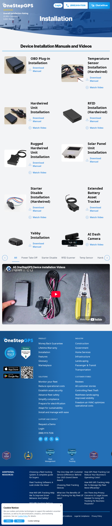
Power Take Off (29, 257)
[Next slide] (107, 258)
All (15, 257)
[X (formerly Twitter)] (51, 439)
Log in (58, 5)
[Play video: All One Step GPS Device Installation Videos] (56, 294)
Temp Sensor (86, 257)
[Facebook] (46, 439)
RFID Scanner (68, 257)
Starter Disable (49, 257)
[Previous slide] (5, 258)
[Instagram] (41, 439)
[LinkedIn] (57, 439)
